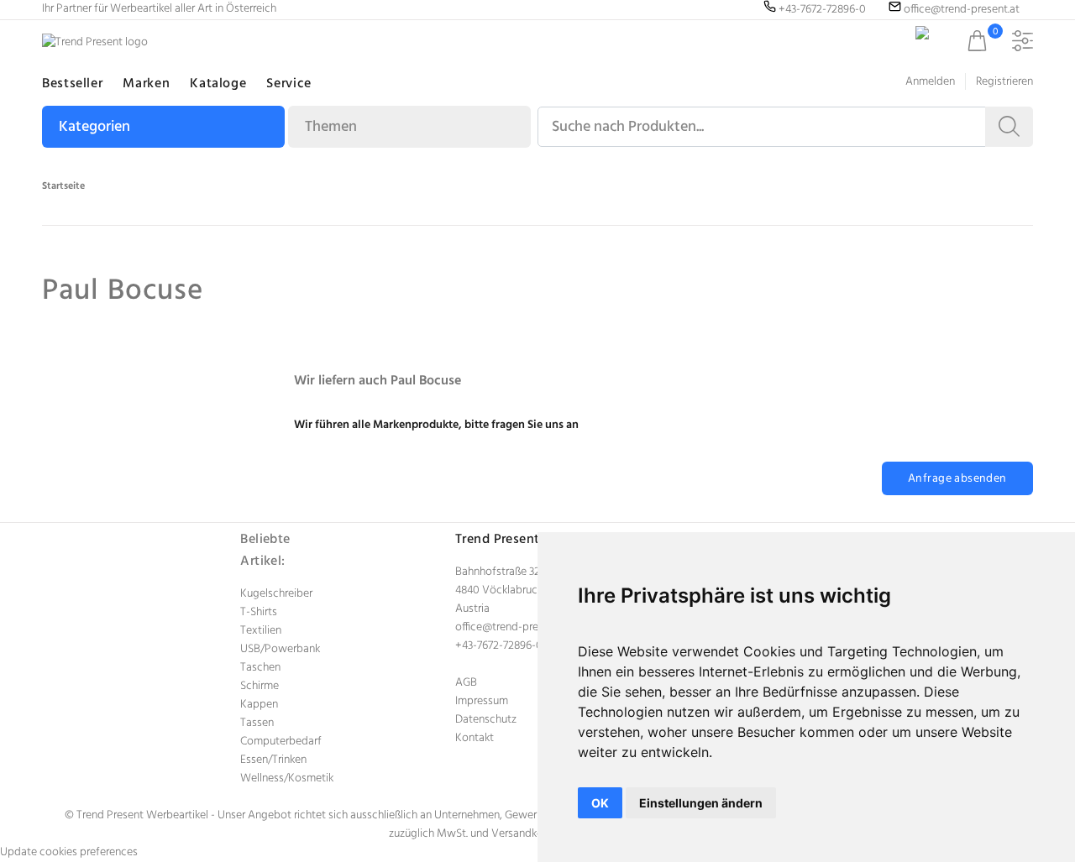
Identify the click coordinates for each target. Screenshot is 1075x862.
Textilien (260, 630)
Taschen (260, 667)
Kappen (259, 704)
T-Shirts (258, 612)
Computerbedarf (281, 741)
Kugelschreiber (276, 593)
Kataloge (218, 84)
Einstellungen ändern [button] (701, 803)
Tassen (257, 723)
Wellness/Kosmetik (286, 778)
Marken (146, 84)
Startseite (63, 186)
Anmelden (930, 81)
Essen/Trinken (273, 760)
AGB (466, 682)
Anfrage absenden (957, 478)
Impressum (481, 701)
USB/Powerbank (280, 649)
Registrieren (1004, 81)
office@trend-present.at (513, 627)
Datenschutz (486, 719)
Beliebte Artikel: (265, 550)
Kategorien (94, 127)
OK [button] (600, 803)
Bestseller (72, 84)
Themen (331, 127)
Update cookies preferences (69, 852)
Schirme (259, 686)
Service (288, 84)
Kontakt (474, 738)
